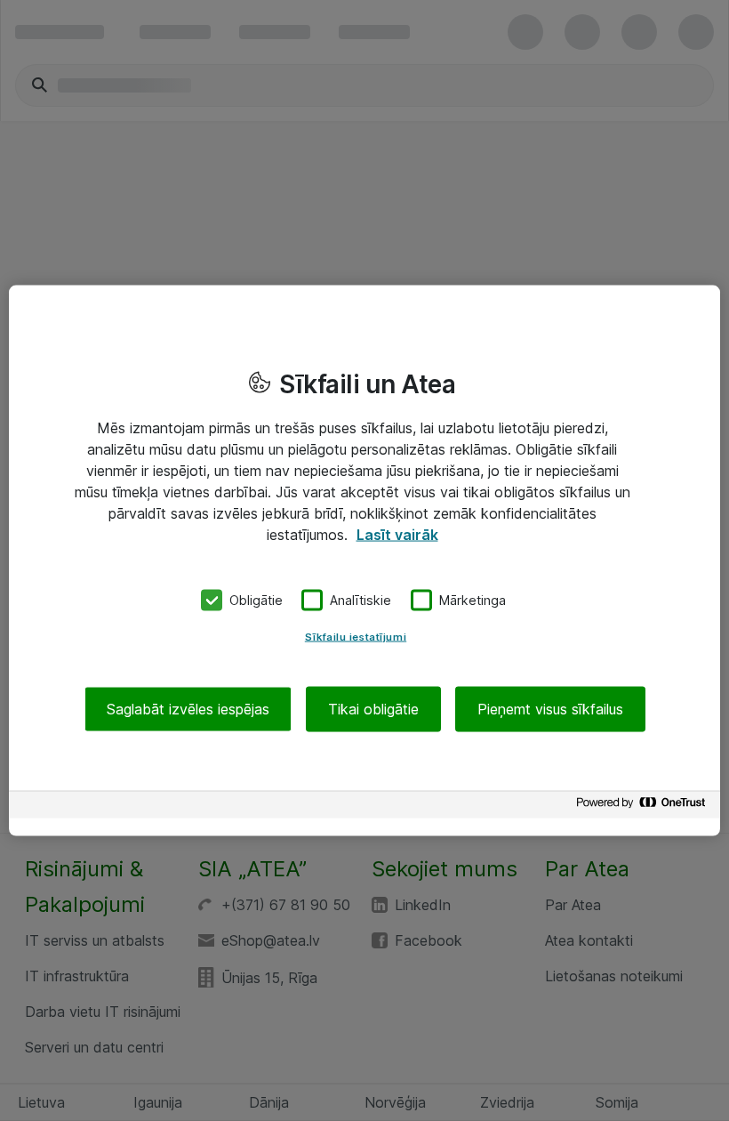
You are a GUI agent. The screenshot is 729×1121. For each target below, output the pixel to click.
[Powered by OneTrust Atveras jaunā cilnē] (643, 806)
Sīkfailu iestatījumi (355, 636)
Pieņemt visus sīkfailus (550, 708)
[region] (364, 561)
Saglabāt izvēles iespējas (188, 708)
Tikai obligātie (373, 708)
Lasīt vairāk (397, 535)
